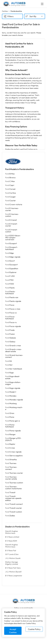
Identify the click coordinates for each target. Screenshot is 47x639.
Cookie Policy (34, 629)
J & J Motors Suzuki (12, 558)
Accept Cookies (13, 631)
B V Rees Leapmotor (13, 575)
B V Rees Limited (12, 537)
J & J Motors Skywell (13, 571)
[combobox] (34, 16)
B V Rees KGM (11, 541)
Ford (10, 174)
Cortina (5, 11)
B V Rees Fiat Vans (12, 568)
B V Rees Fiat (10, 550)
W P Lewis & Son (12, 554)
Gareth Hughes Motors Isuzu (11, 532)
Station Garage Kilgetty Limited (11, 563)
